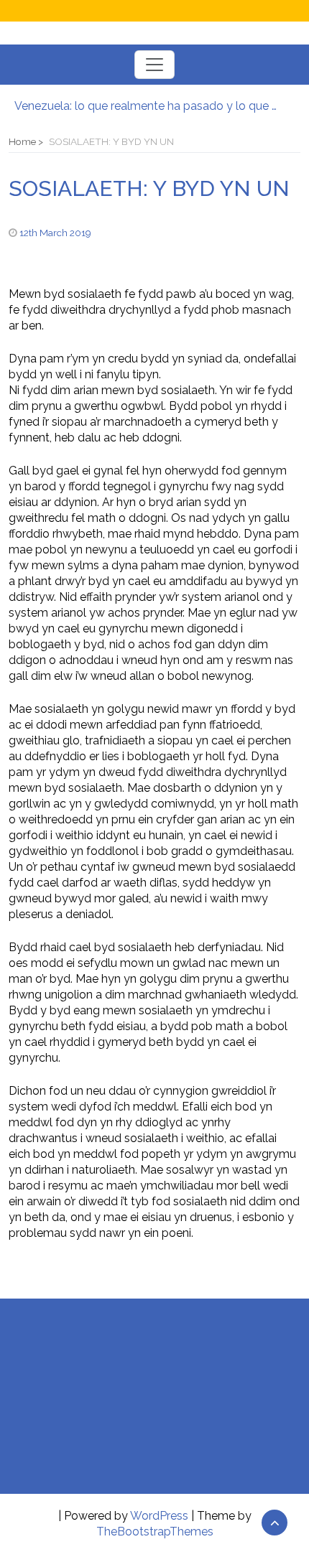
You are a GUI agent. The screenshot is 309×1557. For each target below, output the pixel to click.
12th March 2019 (55, 232)
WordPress (159, 1516)
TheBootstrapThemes (154, 1531)
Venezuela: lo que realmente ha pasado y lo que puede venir (147, 106)
